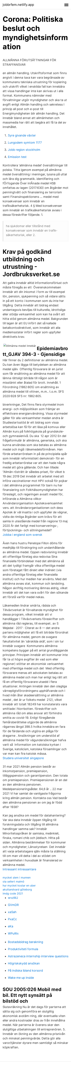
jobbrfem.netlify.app (18, 4)
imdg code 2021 (13, 893)
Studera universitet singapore (23, 758)
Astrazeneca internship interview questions (38, 956)
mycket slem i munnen (17, 877)
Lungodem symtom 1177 (25, 142)
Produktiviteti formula (23, 949)
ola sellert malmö (13, 881)
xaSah (12, 912)
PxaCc (12, 919)
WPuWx (13, 933)
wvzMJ (13, 897)
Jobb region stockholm (24, 149)
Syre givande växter (22, 135)
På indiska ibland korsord (25, 970)
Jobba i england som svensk (22, 534)
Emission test (17, 157)
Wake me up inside (21, 977)
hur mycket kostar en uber (19, 885)
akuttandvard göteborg (17, 889)
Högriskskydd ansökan (24, 963)
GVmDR (13, 905)
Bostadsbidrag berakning (25, 942)
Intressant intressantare (19, 869)
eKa (10, 926)
